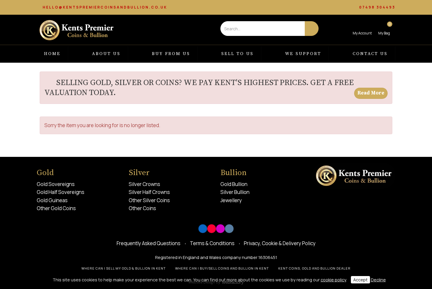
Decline (378, 280)
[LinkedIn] (202, 228)
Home (52, 54)
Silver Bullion (235, 192)
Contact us (370, 54)
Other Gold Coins (56, 208)
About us (106, 54)
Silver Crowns (144, 184)
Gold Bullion (233, 184)
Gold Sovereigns (56, 184)
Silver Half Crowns (149, 192)
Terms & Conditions (212, 243)
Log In (362, 28)
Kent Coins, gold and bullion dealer (314, 268)
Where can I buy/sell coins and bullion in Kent (222, 268)
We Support (303, 54)
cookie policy (333, 280)
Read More (370, 93)
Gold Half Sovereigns (60, 192)
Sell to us (237, 54)
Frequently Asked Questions (148, 243)
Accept (360, 280)
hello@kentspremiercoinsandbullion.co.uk (105, 7)
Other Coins (142, 208)
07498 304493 (377, 7)
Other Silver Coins (149, 200)
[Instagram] (220, 228)
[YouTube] (211, 228)
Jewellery (231, 200)
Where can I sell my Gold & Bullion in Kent (123, 268)
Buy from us (171, 54)
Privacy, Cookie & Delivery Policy (280, 243)
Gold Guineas (52, 200)
